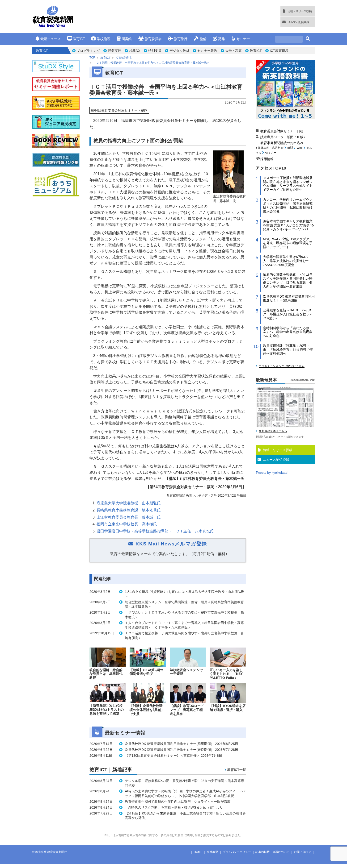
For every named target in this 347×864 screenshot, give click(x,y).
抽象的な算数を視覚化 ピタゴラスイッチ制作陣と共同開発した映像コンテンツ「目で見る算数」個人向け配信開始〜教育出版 (288, 280)
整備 (203, 39)
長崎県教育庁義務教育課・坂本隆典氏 (129, 510)
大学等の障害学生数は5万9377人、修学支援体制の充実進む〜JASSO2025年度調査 (286, 261)
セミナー (243, 39)
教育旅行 (180, 39)
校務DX (134, 51)
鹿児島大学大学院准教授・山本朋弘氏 (129, 503)
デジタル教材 (179, 51)
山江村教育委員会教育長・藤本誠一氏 (129, 517)
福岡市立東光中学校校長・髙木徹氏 (127, 524)
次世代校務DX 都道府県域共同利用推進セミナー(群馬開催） (289, 298)
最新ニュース (50, 39)
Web (300, 148)
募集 (221, 39)
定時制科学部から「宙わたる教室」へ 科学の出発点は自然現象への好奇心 (288, 332)
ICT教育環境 (279, 51)
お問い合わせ (302, 852)
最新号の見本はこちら (273, 431)
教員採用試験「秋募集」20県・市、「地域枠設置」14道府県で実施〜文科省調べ (288, 350)
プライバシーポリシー (237, 852)
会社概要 (212, 852)
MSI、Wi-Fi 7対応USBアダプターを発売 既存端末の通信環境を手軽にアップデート (288, 243)
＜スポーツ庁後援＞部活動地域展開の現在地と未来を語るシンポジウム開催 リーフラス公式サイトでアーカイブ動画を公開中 (288, 183)
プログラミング (88, 51)
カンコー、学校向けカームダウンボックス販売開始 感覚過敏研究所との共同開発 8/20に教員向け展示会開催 (288, 205)
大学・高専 (233, 51)
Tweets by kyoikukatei (272, 472)
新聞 (290, 148)
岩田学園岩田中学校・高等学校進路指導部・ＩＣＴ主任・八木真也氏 (155, 531)
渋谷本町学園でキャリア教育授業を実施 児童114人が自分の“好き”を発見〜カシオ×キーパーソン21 (288, 225)
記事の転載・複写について (272, 852)
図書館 (127, 39)
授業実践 (114, 51)
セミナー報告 (207, 51)
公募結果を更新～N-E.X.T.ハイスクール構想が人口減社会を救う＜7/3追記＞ (288, 314)
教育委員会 (153, 39)
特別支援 (154, 51)
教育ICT (79, 39)
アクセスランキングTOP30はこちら (282, 366)
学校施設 (103, 39)
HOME (198, 852)
